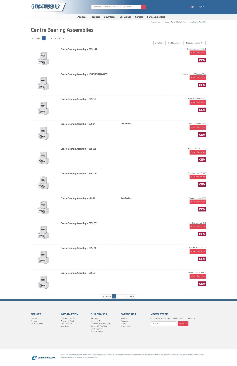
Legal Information (68, 319)
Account (34, 321)
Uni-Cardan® (96, 329)
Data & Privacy (66, 324)
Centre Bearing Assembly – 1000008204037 (84, 74)
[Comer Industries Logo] (44, 358)
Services (124, 324)
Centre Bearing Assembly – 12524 (78, 124)
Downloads (109, 17)
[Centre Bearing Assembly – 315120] (44, 257)
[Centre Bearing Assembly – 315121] (44, 157)
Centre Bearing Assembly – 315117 (78, 99)
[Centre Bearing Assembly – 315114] (44, 282)
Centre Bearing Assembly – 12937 (78, 198)
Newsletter (65, 326)
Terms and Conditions (69, 321)
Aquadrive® (95, 321)
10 (194, 43)
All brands (95, 319)
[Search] (143, 7)
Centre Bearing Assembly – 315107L (79, 223)
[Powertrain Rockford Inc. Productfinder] (50, 7)
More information (198, 53)
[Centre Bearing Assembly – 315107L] (44, 232)
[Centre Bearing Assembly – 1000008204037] (44, 83)
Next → (61, 38)
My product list (37, 324)
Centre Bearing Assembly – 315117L (79, 49)
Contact (34, 319)
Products (95, 17)
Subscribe (183, 324)
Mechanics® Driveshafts (101, 324)
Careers (139, 17)
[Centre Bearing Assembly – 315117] (44, 108)
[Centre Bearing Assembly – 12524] (44, 133)
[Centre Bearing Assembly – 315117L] (44, 58)
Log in (200, 7)
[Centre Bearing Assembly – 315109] (44, 182)
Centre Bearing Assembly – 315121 (78, 149)
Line (159, 43)
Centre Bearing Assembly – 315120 (79, 248)
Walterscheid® (97, 331)
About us (82, 17)
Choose (174, 43)
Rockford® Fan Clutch (99, 326)
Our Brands (125, 17)
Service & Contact (156, 17)
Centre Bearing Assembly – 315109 (79, 174)
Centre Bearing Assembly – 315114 (78, 273)
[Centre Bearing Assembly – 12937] (44, 207)
